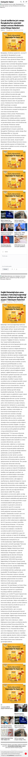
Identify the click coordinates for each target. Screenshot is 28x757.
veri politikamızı (10, 755)
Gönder (5, 269)
